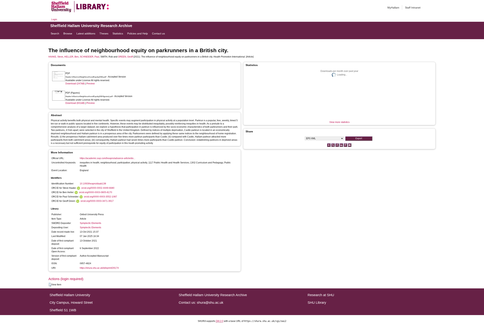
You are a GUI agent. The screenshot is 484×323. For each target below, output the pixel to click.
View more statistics (339, 122)
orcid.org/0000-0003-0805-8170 (95, 192)
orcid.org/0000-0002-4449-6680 (97, 188)
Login (54, 19)
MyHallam (393, 7)
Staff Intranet (412, 7)
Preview (90, 83)
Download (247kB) (75, 83)
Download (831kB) (75, 103)
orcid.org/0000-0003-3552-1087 (100, 196)
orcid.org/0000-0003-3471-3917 (97, 201)
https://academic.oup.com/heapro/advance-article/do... (107, 158)
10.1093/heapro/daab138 (93, 183)
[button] (49, 285)
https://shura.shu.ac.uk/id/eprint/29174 (99, 268)
